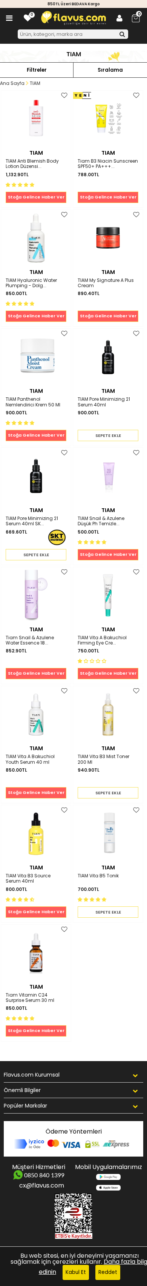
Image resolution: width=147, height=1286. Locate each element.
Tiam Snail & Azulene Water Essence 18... (30, 640)
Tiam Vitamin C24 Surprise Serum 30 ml (30, 997)
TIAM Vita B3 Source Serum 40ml (28, 878)
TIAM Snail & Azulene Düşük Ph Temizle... (101, 521)
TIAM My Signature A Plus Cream (106, 283)
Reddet (107, 1272)
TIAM (36, 152)
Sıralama (110, 70)
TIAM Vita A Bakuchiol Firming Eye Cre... (102, 640)
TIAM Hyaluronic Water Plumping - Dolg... (31, 283)
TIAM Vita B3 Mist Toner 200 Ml (103, 759)
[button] (21, 184)
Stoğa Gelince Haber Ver (36, 197)
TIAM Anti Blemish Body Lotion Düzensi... (32, 163)
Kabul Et (76, 1272)
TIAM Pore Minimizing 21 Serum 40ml (104, 402)
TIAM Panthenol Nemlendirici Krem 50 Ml (33, 402)
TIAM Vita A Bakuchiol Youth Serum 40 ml (30, 759)
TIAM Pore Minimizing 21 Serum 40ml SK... (32, 521)
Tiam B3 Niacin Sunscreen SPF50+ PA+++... (108, 163)
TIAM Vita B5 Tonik (98, 876)
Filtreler (37, 70)
